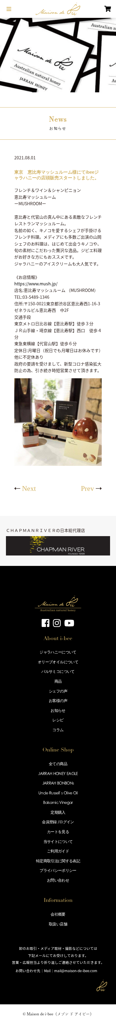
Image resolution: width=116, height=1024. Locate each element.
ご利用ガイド (58, 851)
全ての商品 (58, 763)
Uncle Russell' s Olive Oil (58, 792)
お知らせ (58, 710)
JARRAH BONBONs (58, 783)
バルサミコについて (57, 671)
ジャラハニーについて (58, 652)
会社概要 (58, 914)
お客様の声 (58, 700)
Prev (87, 488)
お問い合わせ (58, 880)
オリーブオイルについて (58, 661)
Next (29, 488)
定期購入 (58, 812)
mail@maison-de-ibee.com (75, 970)
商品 (58, 681)
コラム (57, 729)
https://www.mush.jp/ (35, 284)
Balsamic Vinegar (58, 802)
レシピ (57, 720)
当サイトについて (58, 841)
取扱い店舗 (58, 924)
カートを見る (58, 831)
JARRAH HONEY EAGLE (58, 773)
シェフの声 (58, 691)
